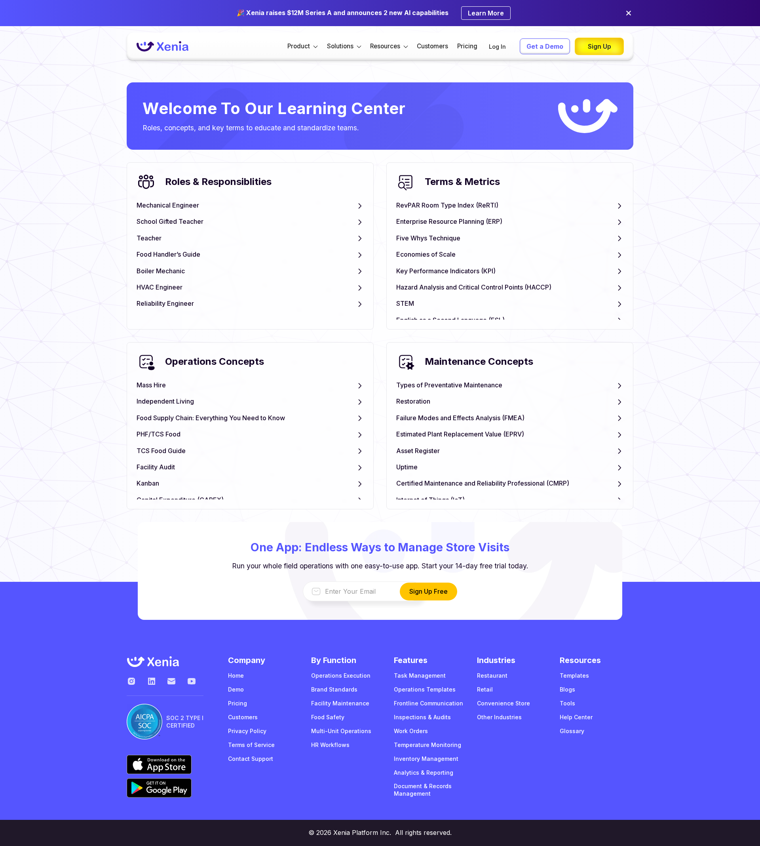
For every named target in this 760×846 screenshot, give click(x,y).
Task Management (420, 675)
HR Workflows (330, 744)
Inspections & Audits (422, 717)
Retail (485, 689)
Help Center (576, 717)
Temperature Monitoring (427, 744)
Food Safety (327, 717)
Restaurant (492, 675)
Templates (574, 675)
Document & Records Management (423, 790)
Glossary (572, 731)
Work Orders (411, 731)
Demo (236, 689)
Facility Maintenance (340, 703)
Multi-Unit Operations (341, 731)
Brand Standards (334, 689)
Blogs (567, 689)
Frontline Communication (428, 703)
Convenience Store (503, 703)
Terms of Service (251, 744)
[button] (302, 46)
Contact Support (250, 758)
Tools (567, 703)
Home (236, 675)
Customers (432, 46)
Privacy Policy (247, 731)
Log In (497, 46)
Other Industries (499, 717)
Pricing (467, 46)
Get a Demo (544, 46)
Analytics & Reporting (423, 772)
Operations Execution (340, 675)
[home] (162, 46)
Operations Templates (425, 689)
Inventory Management (426, 758)
